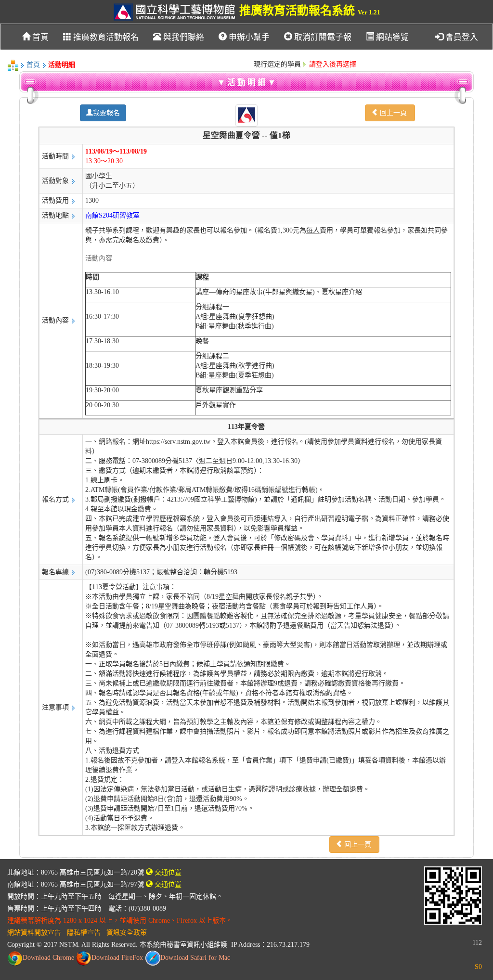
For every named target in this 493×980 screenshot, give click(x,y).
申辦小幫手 (248, 37)
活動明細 (61, 64)
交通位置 (167, 872)
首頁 (39, 37)
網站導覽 (391, 37)
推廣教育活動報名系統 (308, 10)
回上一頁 (393, 112)
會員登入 (460, 37)
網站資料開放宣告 (34, 932)
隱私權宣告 (84, 932)
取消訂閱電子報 (321, 37)
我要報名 (106, 112)
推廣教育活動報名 (105, 37)
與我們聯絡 (182, 37)
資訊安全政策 (126, 932)
